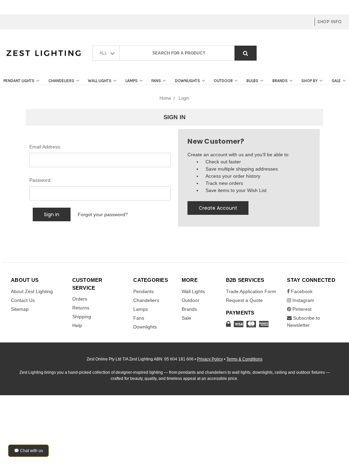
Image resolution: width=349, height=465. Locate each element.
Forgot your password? (103, 214)
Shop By (309, 80)
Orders (79, 299)
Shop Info (329, 22)
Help (77, 325)
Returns (80, 307)
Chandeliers (61, 80)
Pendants (143, 291)
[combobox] (188, 53)
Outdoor (223, 80)
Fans (156, 80)
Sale (336, 80)
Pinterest (301, 309)
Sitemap (20, 309)
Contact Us (23, 300)
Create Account (218, 208)
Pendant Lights (18, 80)
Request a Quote (244, 300)
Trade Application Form (251, 291)
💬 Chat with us (28, 450)
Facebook (301, 291)
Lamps (131, 80)
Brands (280, 80)
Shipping (81, 316)
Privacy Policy (210, 359)
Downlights (187, 80)
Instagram (302, 300)
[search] (245, 53)
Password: (40, 180)
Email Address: (45, 146)
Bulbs (252, 80)
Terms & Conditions (244, 359)
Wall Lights (99, 80)
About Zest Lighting (32, 291)
